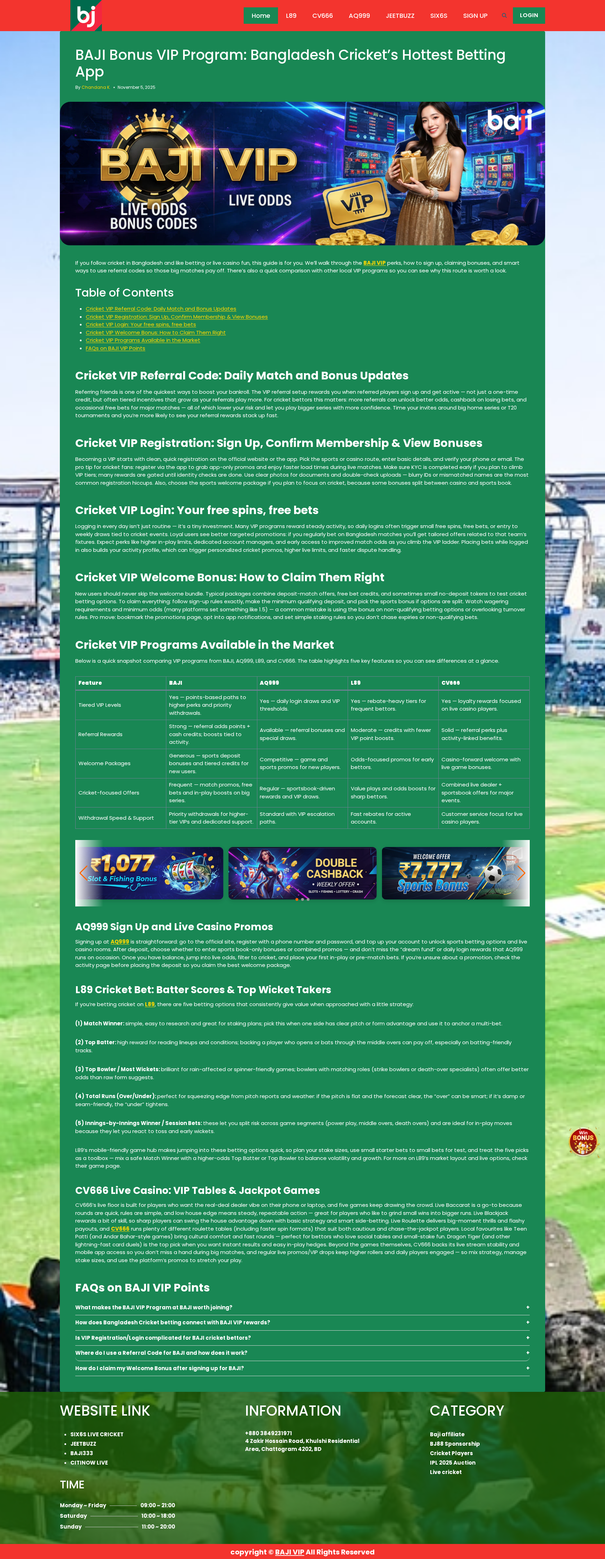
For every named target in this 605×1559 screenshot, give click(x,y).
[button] (296, 899)
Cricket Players (451, 1453)
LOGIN (529, 15)
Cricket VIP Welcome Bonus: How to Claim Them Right (156, 332)
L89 (291, 15)
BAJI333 (81, 1453)
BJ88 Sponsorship (455, 1443)
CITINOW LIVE (89, 1462)
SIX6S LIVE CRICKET (97, 1434)
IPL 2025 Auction (452, 1462)
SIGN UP (475, 15)
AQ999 (359, 15)
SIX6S (438, 15)
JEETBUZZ (400, 15)
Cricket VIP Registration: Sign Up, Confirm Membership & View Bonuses (177, 316)
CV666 (322, 15)
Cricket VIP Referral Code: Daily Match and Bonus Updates (161, 308)
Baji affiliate (447, 1434)
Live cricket (446, 1472)
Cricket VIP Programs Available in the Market (143, 340)
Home (261, 15)
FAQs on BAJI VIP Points (115, 348)
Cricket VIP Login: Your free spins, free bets (141, 324)
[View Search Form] (504, 15)
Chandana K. (96, 87)
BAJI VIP (289, 1552)
